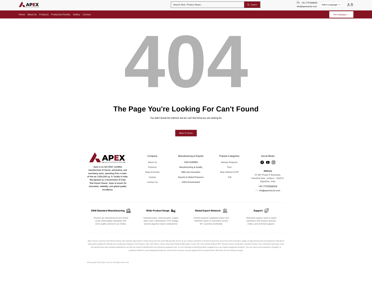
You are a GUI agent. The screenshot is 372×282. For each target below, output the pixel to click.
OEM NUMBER (191, 162)
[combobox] (207, 5)
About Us (152, 162)
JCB (229, 177)
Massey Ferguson (229, 162)
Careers (152, 177)
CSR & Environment (191, 182)
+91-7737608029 (309, 3)
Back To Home (186, 133)
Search (254, 5)
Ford (229, 167)
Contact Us (152, 182)
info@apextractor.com (307, 6)
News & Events (152, 172)
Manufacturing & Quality (190, 167)
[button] (351, 4)
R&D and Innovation (190, 172)
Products (152, 167)
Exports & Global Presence (191, 177)
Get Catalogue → (341, 14)
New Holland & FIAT (229, 172)
